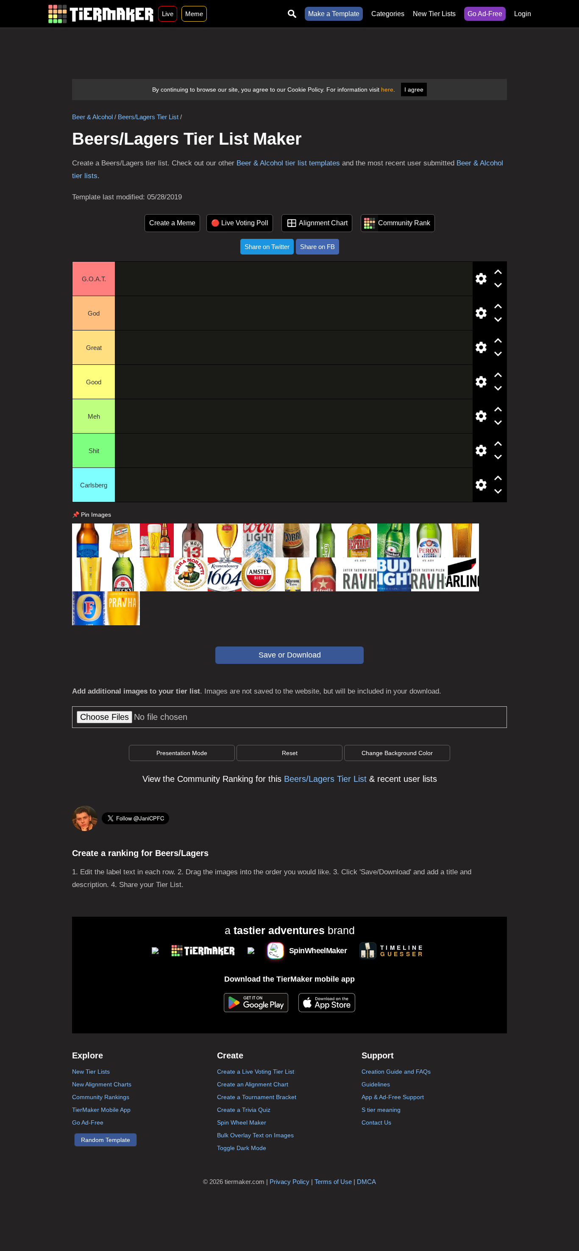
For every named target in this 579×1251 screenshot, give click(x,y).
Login (522, 13)
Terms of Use (333, 1181)
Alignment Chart (323, 223)
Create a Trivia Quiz (243, 1109)
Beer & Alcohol (92, 116)
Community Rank (404, 223)
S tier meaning (381, 1109)
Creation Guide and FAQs (396, 1071)
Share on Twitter (267, 246)
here (387, 89)
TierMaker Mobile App (101, 1109)
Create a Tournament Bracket (256, 1097)
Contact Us (376, 1122)
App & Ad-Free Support (393, 1097)
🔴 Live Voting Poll (239, 223)
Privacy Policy (289, 1181)
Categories (387, 13)
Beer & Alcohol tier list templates (288, 163)
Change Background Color (397, 753)
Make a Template (333, 13)
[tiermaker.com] (101, 13)
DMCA (366, 1181)
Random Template (105, 1139)
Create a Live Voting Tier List (255, 1071)
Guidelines (376, 1084)
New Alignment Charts (101, 1084)
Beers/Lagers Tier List (148, 116)
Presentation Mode (181, 753)
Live (167, 13)
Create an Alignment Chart (252, 1084)
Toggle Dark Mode (241, 1148)
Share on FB (317, 246)
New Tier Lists (434, 13)
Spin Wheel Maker (241, 1122)
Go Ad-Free (485, 13)
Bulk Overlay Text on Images (255, 1135)
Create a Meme (172, 223)
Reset (290, 753)
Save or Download (290, 655)
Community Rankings (100, 1097)
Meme (194, 13)
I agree (413, 89)
